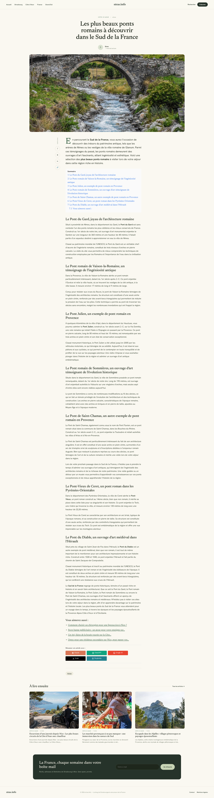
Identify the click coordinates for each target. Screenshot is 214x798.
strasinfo (120, 4)
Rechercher (191, 4)
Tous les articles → (178, 686)
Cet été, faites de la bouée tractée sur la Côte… (89, 635)
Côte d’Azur (30, 5)
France (39, 5)
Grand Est (48, 5)
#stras (69, 673)
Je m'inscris (167, 767)
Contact (192, 792)
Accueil (8, 5)
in (57, 161)
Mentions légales (202, 792)
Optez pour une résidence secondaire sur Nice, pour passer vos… (98, 640)
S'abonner (202, 4)
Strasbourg (18, 5)
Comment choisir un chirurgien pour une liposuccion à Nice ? (97, 625)
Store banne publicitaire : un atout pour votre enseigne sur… (96, 630)
